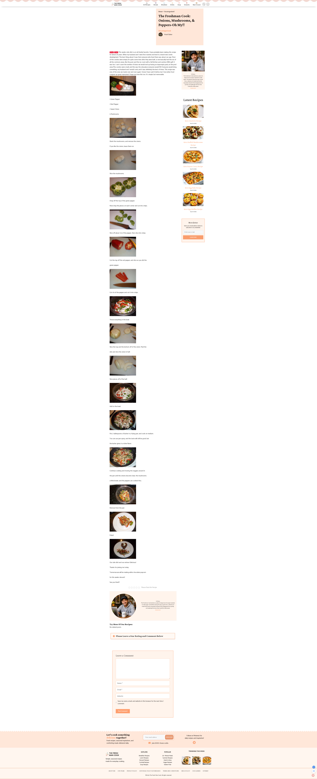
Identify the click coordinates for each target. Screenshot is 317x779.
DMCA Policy (185, 771)
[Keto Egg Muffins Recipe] (193, 199)
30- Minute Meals (167, 755)
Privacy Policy (132, 771)
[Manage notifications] (313, 775)
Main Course (197, 5)
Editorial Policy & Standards (150, 771)
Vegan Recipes (167, 762)
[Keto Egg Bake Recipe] (193, 178)
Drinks (172, 5)
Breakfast (164, 5)
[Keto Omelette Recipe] (193, 111)
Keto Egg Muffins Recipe (193, 209)
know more (158, 610)
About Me (112, 771)
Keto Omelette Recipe (193, 121)
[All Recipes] (147, 3)
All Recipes (146, 5)
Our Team (121, 771)
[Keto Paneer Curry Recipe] (193, 156)
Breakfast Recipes (144, 755)
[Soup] (179, 3)
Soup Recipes (144, 764)
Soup (179, 5)
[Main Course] (197, 3)
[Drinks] (172, 3)
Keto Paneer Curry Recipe (193, 166)
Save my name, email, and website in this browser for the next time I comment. (141, 702)
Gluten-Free (167, 764)
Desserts (186, 5)
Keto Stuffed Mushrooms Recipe (193, 143)
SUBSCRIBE (193, 237)
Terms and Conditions (171, 771)
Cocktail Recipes (144, 762)
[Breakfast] (164, 3)
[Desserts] (187, 3)
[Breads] (156, 3)
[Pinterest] (194, 742)
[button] (204, 4)
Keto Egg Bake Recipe (193, 188)
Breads (156, 5)
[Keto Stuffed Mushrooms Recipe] (193, 132)
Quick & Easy (168, 760)
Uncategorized (169, 11)
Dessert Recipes (144, 760)
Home (160, 11)
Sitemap (205, 771)
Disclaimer (196, 771)
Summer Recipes (168, 758)
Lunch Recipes (144, 758)
